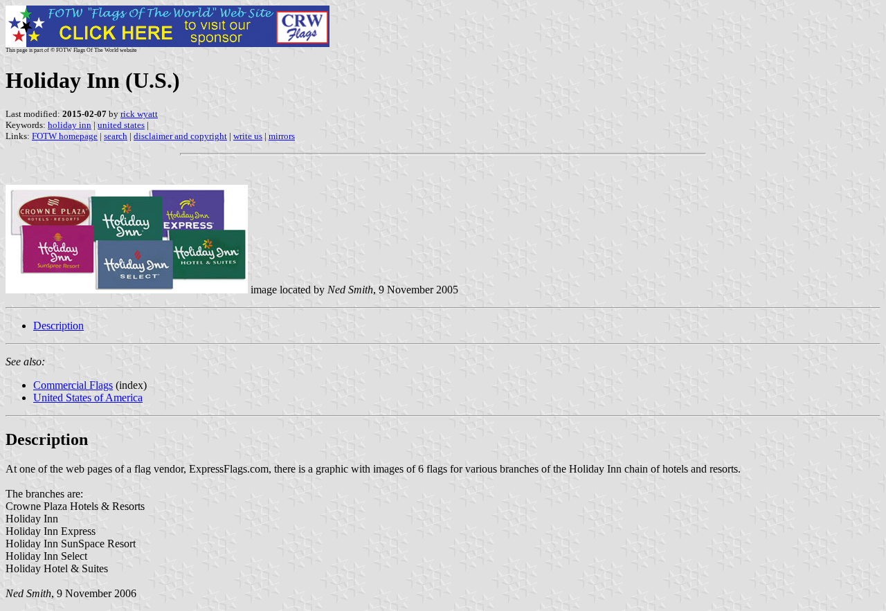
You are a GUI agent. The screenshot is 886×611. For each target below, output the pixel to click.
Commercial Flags (73, 385)
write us (247, 136)
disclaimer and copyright (180, 136)
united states (121, 125)
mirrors (282, 136)
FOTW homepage (65, 136)
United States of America (88, 397)
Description (58, 325)
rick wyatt (139, 114)
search (115, 136)
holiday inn (69, 125)
